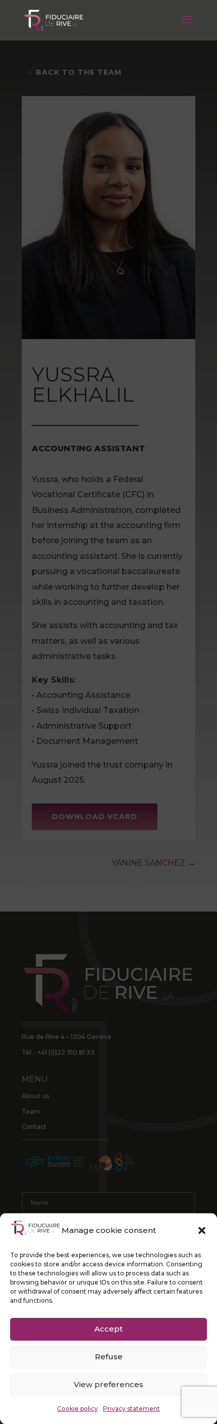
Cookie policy (77, 1408)
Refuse (109, 1356)
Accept (108, 1329)
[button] (202, 1230)
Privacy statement (131, 1408)
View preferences (108, 1384)
